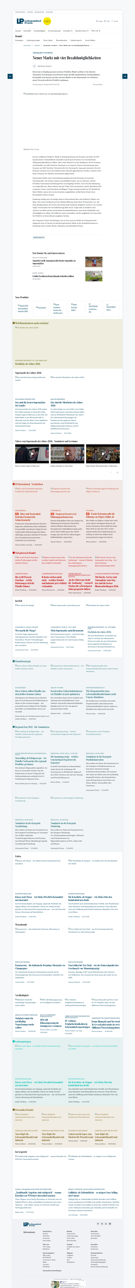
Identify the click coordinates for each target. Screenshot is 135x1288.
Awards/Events (81, 31)
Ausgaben (70, 1255)
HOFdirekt (46, 1266)
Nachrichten (71, 1233)
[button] (42, 66)
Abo (68, 1260)
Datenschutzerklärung (98, 1260)
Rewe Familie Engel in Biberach (27, 466)
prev (110, 472)
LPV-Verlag (46, 1247)
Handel (18, 31)
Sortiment (46, 1238)
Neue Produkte (96, 1236)
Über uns (94, 30)
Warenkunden (61, 40)
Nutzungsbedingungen (98, 1262)
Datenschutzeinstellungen (52, 1270)
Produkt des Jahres (73, 1247)
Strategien (19, 40)
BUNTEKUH (47, 1257)
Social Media (90, 40)
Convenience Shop (49, 1260)
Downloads (94, 1249)
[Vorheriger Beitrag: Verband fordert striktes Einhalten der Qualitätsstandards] (10, 76)
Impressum (94, 1257)
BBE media (46, 1255)
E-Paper (30, 12)
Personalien (47, 1240)
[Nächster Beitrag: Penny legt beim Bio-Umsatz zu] (124, 76)
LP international (54, 31)
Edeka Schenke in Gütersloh (62, 466)
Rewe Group (39, 237)
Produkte (67, 31)
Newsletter (20, 12)
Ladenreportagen (33, 40)
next (117, 472)
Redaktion (46, 1249)
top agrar (46, 1264)
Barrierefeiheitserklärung (99, 1266)
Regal (44, 1262)
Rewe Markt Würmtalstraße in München (101, 466)
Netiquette (94, 1264)
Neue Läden (48, 40)
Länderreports (76, 40)
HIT (68, 1249)
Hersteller (27, 31)
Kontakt (49, 12)
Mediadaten (39, 12)
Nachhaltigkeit (39, 31)
